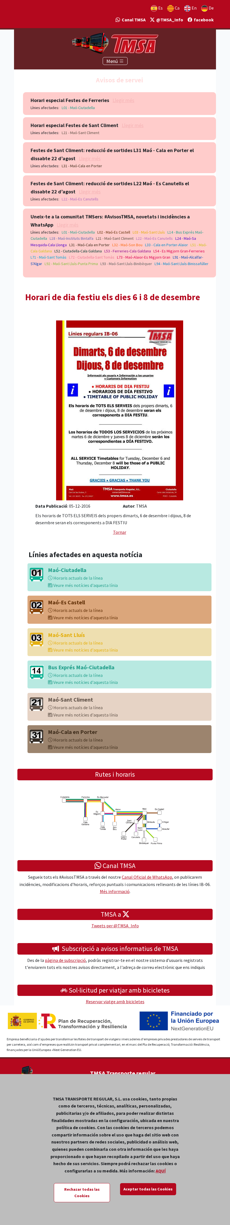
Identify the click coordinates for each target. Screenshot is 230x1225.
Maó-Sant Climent (70, 699)
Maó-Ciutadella (67, 569)
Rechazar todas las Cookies (82, 1192)
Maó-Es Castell (66, 602)
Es (160, 8)
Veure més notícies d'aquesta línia (85, 585)
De (211, 8)
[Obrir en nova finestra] (119, 410)
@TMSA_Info (169, 19)
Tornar (119, 532)
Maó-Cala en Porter (72, 731)
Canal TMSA (133, 19)
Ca (177, 8)
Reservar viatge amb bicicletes (115, 1001)
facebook (203, 19)
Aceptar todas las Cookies (148, 1189)
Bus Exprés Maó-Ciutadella (81, 667)
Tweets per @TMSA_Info (115, 925)
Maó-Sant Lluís (66, 634)
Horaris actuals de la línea (77, 578)
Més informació (115, 891)
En (194, 8)
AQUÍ (161, 1171)
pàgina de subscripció (65, 960)
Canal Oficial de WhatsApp (147, 877)
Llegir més (123, 100)
